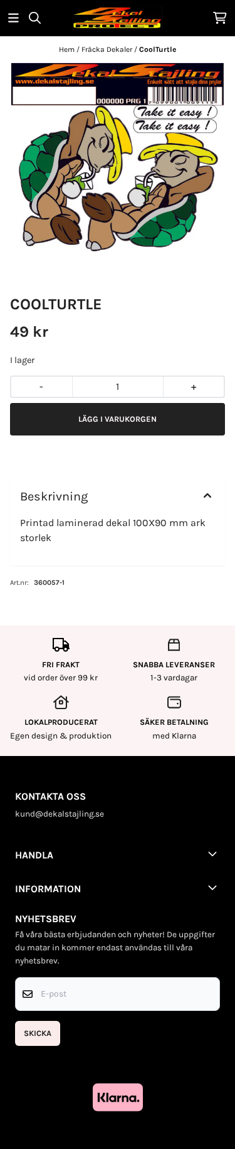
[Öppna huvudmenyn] (13, 18)
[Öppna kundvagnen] (220, 18)
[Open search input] (35, 18)
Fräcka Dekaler (107, 49)
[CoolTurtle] (117, 158)
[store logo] (117, 17)
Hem (67, 49)
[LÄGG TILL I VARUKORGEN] (117, 419)
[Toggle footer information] (215, 853)
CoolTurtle (157, 49)
